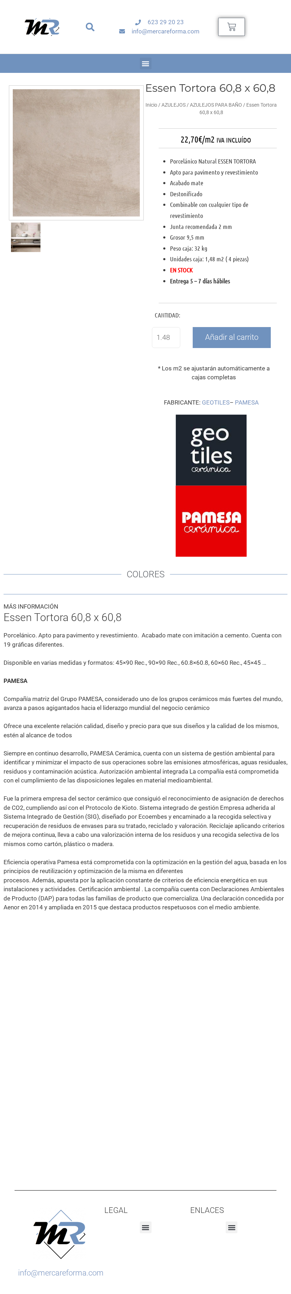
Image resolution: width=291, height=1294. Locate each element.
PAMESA (247, 402)
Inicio (151, 105)
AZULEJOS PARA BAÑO (216, 105)
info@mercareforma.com (61, 1272)
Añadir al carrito (231, 337)
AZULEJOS (173, 105)
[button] (90, 27)
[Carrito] (231, 27)
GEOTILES (216, 402)
